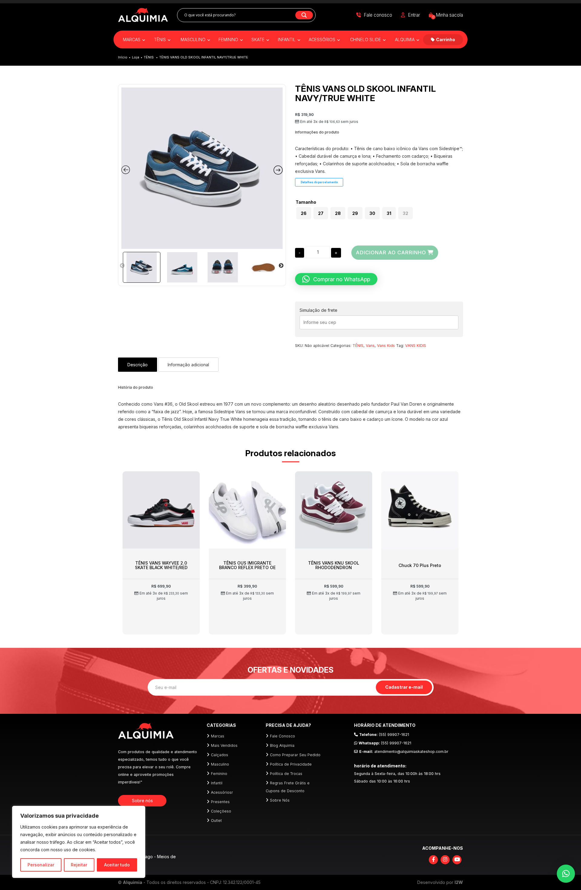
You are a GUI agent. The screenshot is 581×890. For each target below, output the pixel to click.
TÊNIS (160, 39)
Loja (135, 57)
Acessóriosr (222, 792)
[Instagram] (445, 859)
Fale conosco (378, 15)
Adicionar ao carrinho (391, 252)
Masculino (220, 764)
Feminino (219, 773)
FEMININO (228, 39)
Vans (370, 345)
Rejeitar (79, 864)
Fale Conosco (282, 736)
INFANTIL (287, 39)
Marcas (217, 736)
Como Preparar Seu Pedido (295, 755)
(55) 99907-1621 (384, 734)
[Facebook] (433, 859)
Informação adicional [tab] (188, 364)
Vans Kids (386, 345)
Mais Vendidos (224, 745)
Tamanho (306, 202)
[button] (336, 279)
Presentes (220, 801)
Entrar (414, 15)
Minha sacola (447, 15)
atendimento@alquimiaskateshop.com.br (403, 751)
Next (281, 266)
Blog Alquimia (282, 745)
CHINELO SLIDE (366, 39)
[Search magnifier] (304, 15)
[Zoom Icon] (202, 168)
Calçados (219, 755)
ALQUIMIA (405, 39)
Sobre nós (142, 800)
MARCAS (132, 39)
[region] (78, 842)
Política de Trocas (286, 773)
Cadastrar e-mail (404, 687)
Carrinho (445, 39)
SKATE (258, 39)
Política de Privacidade (291, 764)
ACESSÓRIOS (322, 39)
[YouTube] (456, 859)
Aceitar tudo (117, 864)
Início (122, 57)
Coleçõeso (221, 811)
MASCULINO (194, 39)
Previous (122, 266)
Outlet (216, 820)
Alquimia (132, 882)
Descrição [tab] (137, 364)
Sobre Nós (280, 800)
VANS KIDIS (415, 345)
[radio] (303, 213)
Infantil (216, 783)
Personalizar (41, 864)
